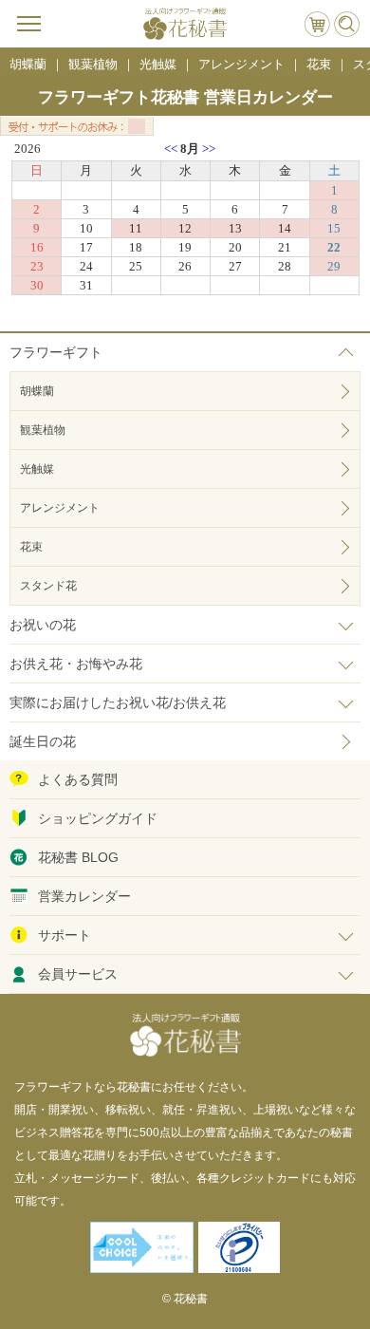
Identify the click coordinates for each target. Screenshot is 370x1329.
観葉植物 (42, 430)
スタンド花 (48, 585)
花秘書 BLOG (78, 857)
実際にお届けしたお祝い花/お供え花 (117, 702)
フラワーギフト (55, 352)
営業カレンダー (84, 896)
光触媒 (37, 469)
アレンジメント (60, 508)
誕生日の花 (42, 741)
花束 (31, 546)
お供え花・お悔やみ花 (75, 663)
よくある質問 (78, 779)
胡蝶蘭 (37, 391)
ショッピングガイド (97, 818)
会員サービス (78, 974)
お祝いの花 (42, 624)
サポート (64, 935)
